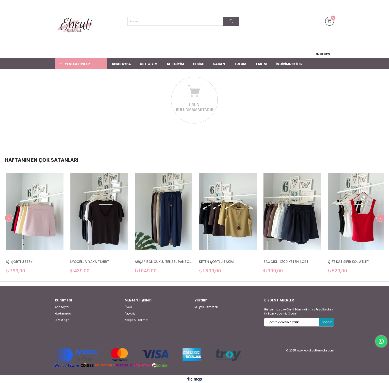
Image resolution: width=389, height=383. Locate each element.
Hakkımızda (63, 313)
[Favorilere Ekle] (63, 221)
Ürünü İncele (12, 221)
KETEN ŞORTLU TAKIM (180, 261)
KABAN (219, 64)
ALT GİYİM (175, 64)
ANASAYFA (121, 64)
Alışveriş (130, 313)
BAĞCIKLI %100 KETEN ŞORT (249, 261)
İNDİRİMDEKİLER (289, 64)
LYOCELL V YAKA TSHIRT (53, 261)
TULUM (240, 64)
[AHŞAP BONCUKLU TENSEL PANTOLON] (127, 212)
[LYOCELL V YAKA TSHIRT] (63, 212)
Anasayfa (62, 307)
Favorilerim (322, 54)
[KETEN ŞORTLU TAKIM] (191, 212)
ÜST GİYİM (149, 64)
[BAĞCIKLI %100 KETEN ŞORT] (256, 212)
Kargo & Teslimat (136, 320)
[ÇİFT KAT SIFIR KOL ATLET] (320, 212)
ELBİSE (198, 64)
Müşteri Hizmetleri (206, 307)
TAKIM (261, 64)
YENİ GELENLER (77, 64)
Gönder (326, 322)
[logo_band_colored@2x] (148, 355)
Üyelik (128, 307)
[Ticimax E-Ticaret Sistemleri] (195, 379)
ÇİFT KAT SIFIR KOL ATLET (312, 261)
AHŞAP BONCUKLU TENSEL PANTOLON (127, 261)
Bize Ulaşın (62, 320)
